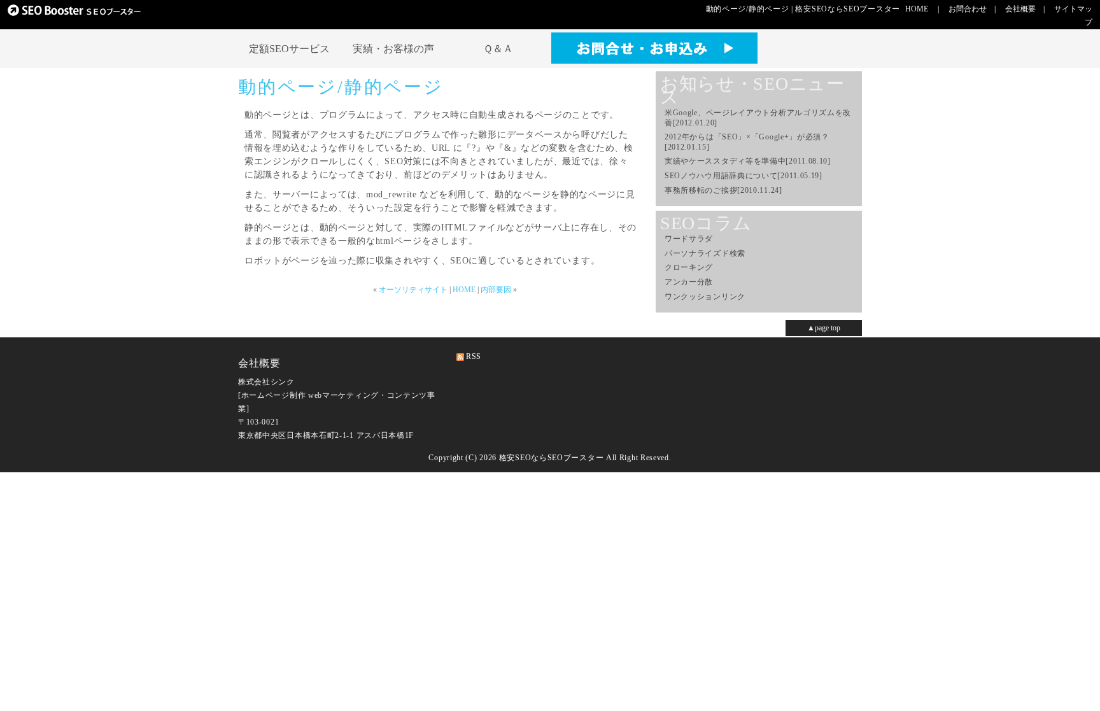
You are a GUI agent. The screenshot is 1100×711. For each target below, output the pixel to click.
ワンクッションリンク (705, 296)
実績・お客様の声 (393, 48)
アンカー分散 (689, 282)
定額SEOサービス (289, 48)
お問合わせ (967, 8)
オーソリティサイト (413, 289)
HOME (916, 8)
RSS (473, 356)
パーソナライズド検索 (705, 253)
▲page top (823, 327)
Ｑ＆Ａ (498, 48)
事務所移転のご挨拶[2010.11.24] (723, 190)
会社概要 (1020, 8)
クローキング (689, 267)
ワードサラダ (689, 238)
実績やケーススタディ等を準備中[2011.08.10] (748, 161)
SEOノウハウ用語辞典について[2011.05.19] (743, 175)
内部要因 (496, 289)
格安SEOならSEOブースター (551, 457)
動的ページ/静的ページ (341, 87)
